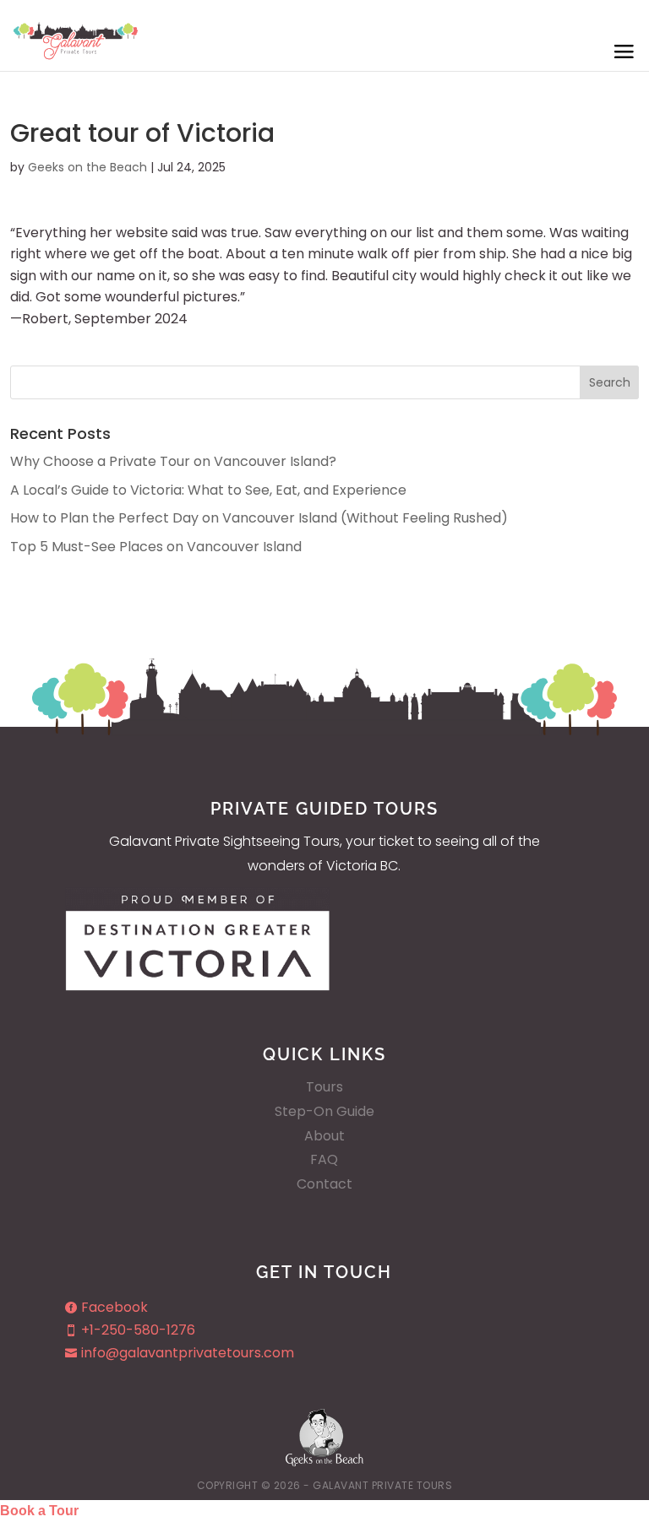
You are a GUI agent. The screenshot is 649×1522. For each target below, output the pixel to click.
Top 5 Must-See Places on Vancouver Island (156, 546)
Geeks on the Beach (87, 167)
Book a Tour (39, 1510)
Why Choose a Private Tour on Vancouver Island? (173, 461)
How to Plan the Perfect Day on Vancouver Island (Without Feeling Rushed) (259, 518)
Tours (324, 1087)
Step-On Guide (324, 1111)
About (324, 1136)
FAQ (324, 1159)
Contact (324, 1184)
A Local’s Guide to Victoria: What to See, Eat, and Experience (208, 490)
